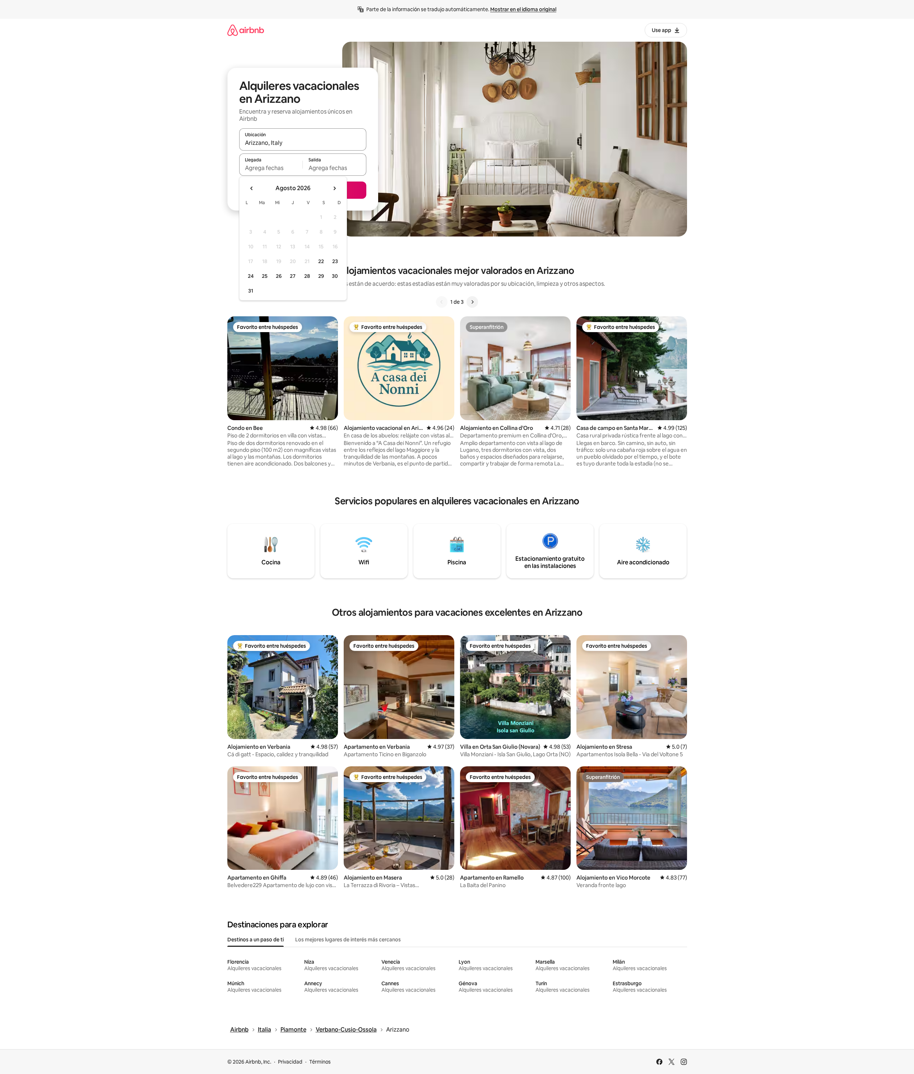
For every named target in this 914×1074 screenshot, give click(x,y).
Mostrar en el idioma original (523, 9)
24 (251, 276)
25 (265, 276)
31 (250, 291)
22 (321, 261)
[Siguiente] (472, 302)
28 (307, 276)
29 (321, 276)
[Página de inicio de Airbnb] (245, 30)
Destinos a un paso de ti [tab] (255, 939)
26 (279, 276)
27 (293, 276)
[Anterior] (441, 302)
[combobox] (303, 142)
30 (335, 276)
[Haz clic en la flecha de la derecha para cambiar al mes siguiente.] (334, 188)
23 (335, 261)
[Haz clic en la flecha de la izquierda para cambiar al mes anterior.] (252, 188)
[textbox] (271, 168)
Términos (320, 1062)
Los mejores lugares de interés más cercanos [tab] (348, 939)
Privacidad (290, 1062)
